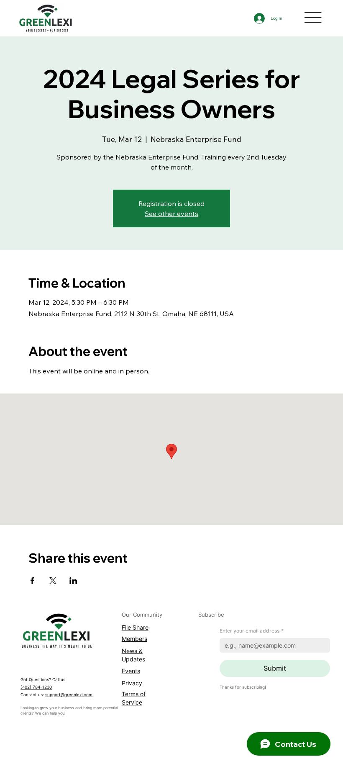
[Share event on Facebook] (32, 580)
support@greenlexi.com (68, 694)
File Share (135, 627)
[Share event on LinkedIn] (73, 580)
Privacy (132, 683)
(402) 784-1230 (36, 686)
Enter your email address (252, 631)
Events (131, 670)
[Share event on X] (53, 580)
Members (134, 638)
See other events (171, 213)
